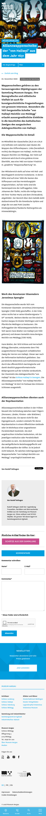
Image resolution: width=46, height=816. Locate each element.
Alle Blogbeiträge (9, 65)
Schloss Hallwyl (7, 702)
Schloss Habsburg (8, 705)
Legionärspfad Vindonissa (32, 705)
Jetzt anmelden (23, 668)
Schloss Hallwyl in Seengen (28, 377)
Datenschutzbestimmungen (22, 792)
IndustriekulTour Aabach (10, 720)
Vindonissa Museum (30, 708)
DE (3, 785)
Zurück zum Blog (11, 73)
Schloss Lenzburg (8, 699)
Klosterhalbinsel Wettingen (33, 699)
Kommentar (7, 579)
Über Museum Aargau (9, 742)
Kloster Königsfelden (30, 702)
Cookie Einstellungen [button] (9, 795)
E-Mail (27, 566)
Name (4, 566)
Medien (4, 745)
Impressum (6, 792)
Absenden (9, 633)
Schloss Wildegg (8, 708)
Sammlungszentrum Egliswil (12, 717)
